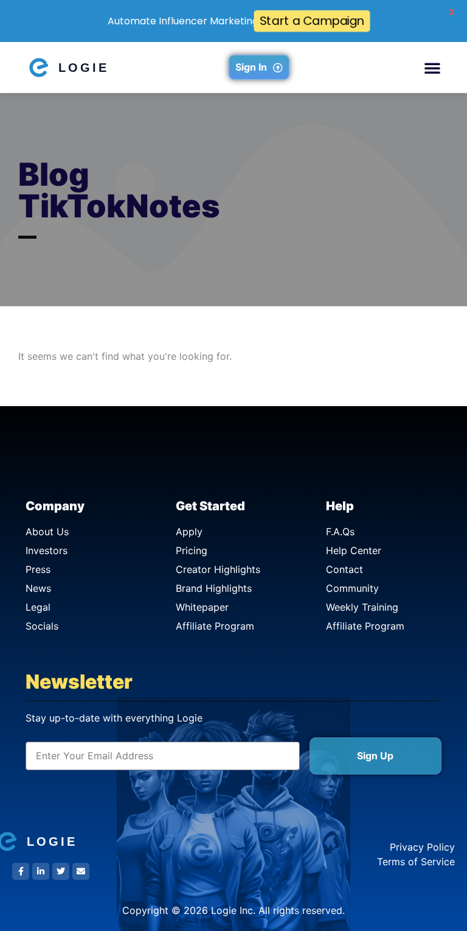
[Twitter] (60, 871)
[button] (432, 67)
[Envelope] (80, 871)
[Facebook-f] (20, 871)
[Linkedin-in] (40, 871)
